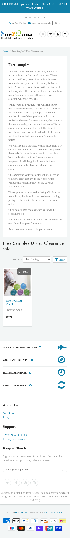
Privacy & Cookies (14, 439)
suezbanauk (21, 512)
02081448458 (19, 22)
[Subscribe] (62, 470)
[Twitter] (7, 482)
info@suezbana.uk (41, 22)
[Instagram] (34, 482)
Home (28, 17)
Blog (6, 417)
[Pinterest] (25, 482)
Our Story (9, 413)
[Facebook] (16, 482)
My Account (39, 17)
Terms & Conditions (15, 434)
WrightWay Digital (53, 512)
